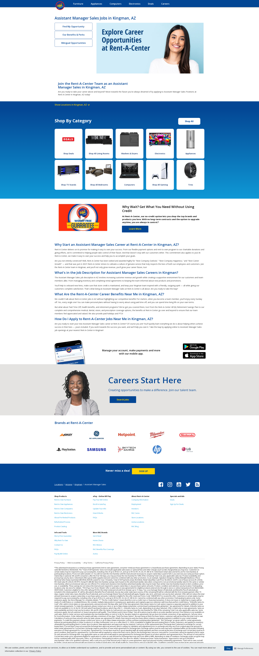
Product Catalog (60, 526)
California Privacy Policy (104, 563)
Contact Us (58, 545)
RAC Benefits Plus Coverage (103, 549)
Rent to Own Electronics (63, 513)
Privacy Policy (35, 651)
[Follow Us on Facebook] (160, 487)
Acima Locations (138, 522)
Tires (190, 184)
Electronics (160, 153)
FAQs (95, 517)
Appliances (190, 153)
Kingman (78, 484)
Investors (135, 509)
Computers (129, 184)
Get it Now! (97, 536)
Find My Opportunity (73, 26)
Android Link (194, 347)
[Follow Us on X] (188, 487)
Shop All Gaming (160, 184)
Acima (95, 554)
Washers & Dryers (129, 153)
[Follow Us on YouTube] (179, 487)
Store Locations (137, 517)
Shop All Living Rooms (99, 153)
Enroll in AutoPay (99, 504)
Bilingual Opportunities (73, 42)
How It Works (98, 513)
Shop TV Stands (68, 184)
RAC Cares (135, 513)
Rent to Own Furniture (62, 500)
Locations (58, 484)
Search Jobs (123, 399)
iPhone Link (194, 356)
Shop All (189, 121)
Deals (172, 500)
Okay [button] (228, 648)
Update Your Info (99, 509)
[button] (244, 648)
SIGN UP (143, 471)
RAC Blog (135, 526)
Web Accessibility (74, 563)
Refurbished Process (62, 522)
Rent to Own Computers (63, 509)
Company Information (140, 500)
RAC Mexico (97, 545)
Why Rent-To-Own (61, 540)
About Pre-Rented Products (64, 517)
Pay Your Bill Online (100, 500)
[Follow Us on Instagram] (170, 487)
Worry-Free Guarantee (62, 536)
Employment (136, 504)
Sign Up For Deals (177, 504)
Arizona (68, 484)
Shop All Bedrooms (99, 184)
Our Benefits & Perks (73, 34)
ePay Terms (88, 563)
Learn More (135, 228)
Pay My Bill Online (61, 554)
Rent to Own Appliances (63, 504)
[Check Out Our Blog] (197, 487)
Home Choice (98, 540)
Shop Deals (68, 153)
